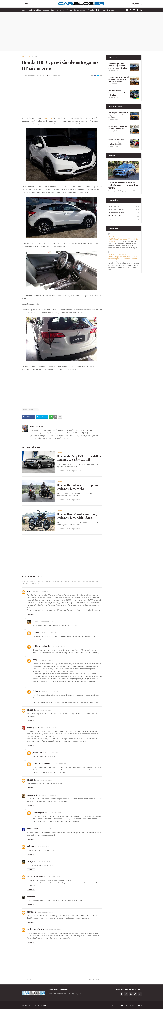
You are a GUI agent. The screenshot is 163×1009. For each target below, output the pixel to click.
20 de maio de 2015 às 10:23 (52, 877)
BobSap (30, 846)
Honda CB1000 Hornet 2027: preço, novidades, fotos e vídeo (78, 486)
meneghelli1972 (33, 795)
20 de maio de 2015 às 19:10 (58, 764)
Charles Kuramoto (35, 876)
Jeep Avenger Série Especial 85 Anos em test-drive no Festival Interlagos (118, 79)
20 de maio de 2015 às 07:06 (48, 621)
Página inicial (26, 56)
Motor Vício (112, 237)
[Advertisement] (82, 31)
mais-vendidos (123, 206)
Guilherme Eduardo (41, 646)
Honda (34, 56)
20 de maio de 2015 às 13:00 (45, 912)
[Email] (101, 75)
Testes (69, 10)
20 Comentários (54, 75)
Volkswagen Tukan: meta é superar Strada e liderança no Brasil (118, 115)
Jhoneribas (37, 752)
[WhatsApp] (51, 417)
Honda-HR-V (33, 410)
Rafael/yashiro (33, 727)
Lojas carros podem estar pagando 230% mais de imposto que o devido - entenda (122, 258)
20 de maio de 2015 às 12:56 (51, 753)
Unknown (37, 632)
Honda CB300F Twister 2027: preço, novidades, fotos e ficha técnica (78, 515)
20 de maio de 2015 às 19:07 (59, 646)
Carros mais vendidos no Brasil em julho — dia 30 (117, 127)
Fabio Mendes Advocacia (117, 254)
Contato (90, 10)
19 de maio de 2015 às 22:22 (48, 728)
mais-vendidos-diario (123, 209)
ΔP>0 (123, 219)
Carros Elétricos (57, 10)
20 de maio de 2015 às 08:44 (50, 633)
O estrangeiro (38, 812)
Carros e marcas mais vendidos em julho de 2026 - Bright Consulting (118, 142)
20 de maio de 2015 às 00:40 (53, 813)
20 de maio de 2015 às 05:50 (43, 846)
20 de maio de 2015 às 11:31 (44, 897)
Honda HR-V (47, 118)
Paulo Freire (32, 828)
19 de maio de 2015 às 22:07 (44, 710)
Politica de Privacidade (105, 10)
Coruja (35, 621)
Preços (46, 10)
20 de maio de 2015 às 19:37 (46, 660)
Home (24, 10)
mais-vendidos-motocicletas (123, 216)
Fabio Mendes (36, 426)
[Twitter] (98, 75)
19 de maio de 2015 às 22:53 (44, 780)
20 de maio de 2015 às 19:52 (50, 691)
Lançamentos (79, 10)
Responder (31, 614)
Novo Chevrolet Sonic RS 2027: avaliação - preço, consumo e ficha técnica (123, 185)
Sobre (121, 1005)
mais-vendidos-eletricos (123, 213)
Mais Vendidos (35, 10)
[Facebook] (95, 75)
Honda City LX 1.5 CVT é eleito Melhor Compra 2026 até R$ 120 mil (79, 457)
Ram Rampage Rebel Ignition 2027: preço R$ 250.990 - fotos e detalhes (117, 66)
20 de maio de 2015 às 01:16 (46, 829)
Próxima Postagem (94, 979)
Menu (26, 4)
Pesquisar (134, 4)
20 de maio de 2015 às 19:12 (53, 929)
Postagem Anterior (29, 979)
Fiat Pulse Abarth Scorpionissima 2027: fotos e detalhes (118, 93)
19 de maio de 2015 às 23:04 (49, 795)
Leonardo (31, 896)
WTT (29, 591)
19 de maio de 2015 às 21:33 (40, 591)
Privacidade (129, 1005)
